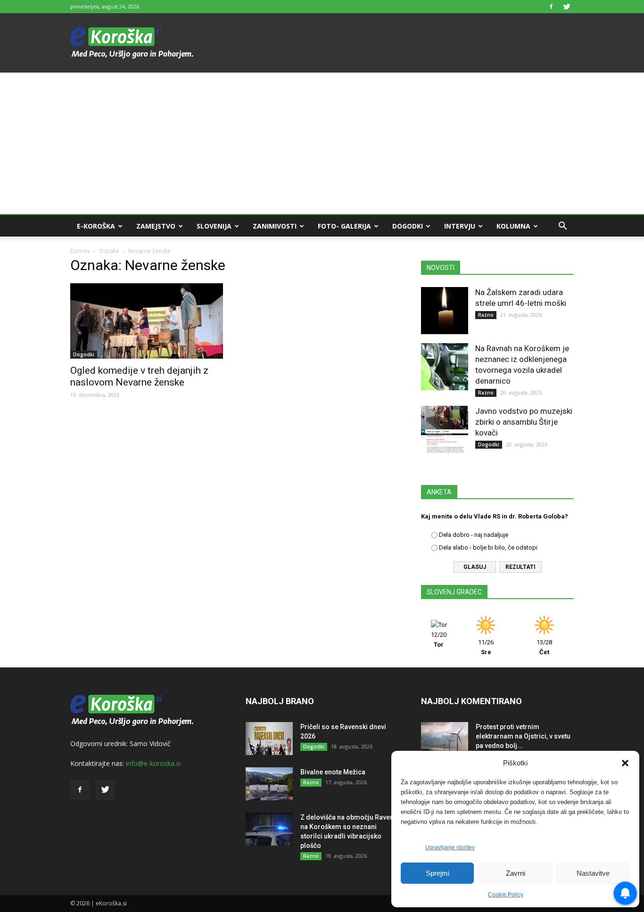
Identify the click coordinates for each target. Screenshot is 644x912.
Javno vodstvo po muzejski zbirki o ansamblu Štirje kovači (523, 421)
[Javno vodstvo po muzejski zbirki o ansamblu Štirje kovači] (444, 429)
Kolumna (513, 226)
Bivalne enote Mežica (332, 772)
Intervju (459, 226)
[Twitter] (567, 6)
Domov (80, 251)
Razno (486, 315)
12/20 (438, 639)
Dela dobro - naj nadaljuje (473, 534)
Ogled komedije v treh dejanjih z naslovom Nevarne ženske (139, 376)
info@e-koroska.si (153, 763)
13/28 (544, 647)
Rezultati (520, 567)
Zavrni (515, 873)
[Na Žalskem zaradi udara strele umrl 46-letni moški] (444, 310)
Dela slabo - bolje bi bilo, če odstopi (488, 547)
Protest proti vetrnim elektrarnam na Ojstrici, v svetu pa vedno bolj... (523, 736)
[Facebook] (551, 6)
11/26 (486, 647)
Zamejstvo (155, 226)
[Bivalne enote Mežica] (269, 783)
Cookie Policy (505, 894)
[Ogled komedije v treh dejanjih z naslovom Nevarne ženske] (146, 321)
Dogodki (407, 226)
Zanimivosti (275, 226)
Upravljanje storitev (450, 847)
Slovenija (214, 226)
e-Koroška (96, 226)
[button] (625, 763)
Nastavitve (593, 873)
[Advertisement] (322, 143)
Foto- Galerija (344, 226)
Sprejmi (437, 873)
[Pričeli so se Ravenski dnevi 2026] (269, 738)
